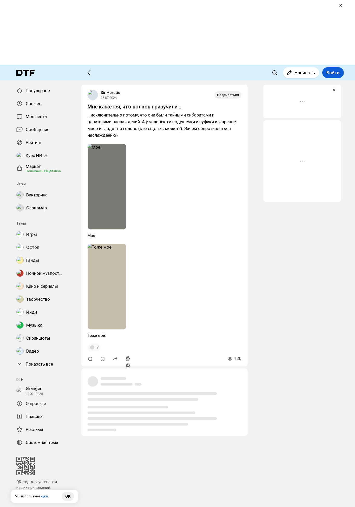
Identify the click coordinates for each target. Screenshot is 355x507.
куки (44, 496)
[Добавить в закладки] (102, 358)
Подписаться (228, 95)
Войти (333, 72)
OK (67, 496)
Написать (304, 72)
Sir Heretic (110, 92)
